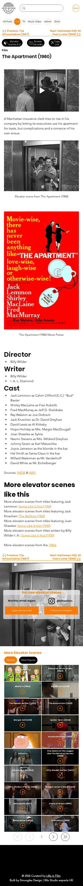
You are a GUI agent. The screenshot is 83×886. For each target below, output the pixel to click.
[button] (22, 610)
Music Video (34, 21)
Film (17, 21)
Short (57, 21)
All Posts (7, 21)
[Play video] (41, 90)
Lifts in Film (53, 876)
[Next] (53, 837)
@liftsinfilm (64, 601)
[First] (17, 837)
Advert (47, 21)
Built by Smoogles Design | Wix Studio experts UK (41, 880)
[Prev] (29, 837)
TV (23, 21)
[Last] (65, 837)
